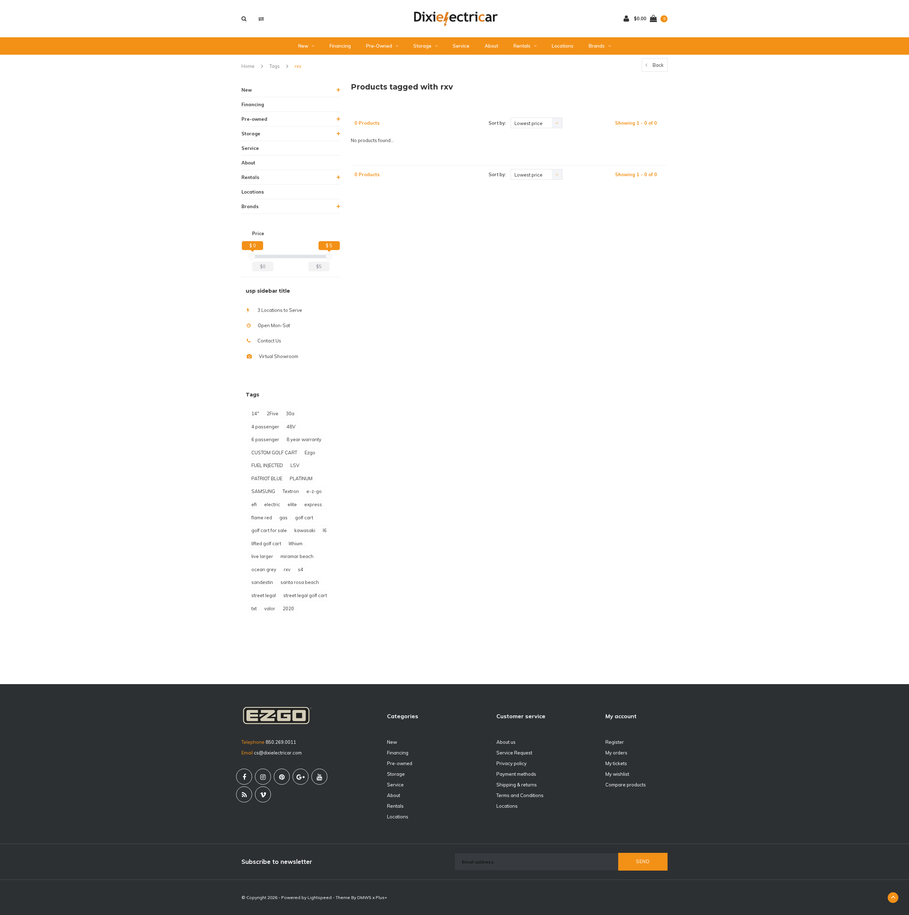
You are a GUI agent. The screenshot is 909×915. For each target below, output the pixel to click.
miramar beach (297, 556)
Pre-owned (379, 46)
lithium (296, 543)
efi (254, 504)
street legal (263, 595)
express (313, 504)
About (491, 46)
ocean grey (263, 569)
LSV (294, 465)
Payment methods (516, 774)
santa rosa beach (300, 582)
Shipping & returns (516, 784)
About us (506, 742)
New (303, 46)
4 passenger (265, 426)
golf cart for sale (269, 530)
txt (254, 608)
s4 (300, 569)
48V (291, 426)
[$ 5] (329, 256)
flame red (261, 517)
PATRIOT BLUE (266, 478)
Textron (291, 491)
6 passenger (265, 439)
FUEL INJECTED (267, 465)
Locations (562, 46)
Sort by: (497, 123)
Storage (422, 46)
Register (614, 742)
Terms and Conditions (520, 795)
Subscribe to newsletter (276, 861)
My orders (616, 753)
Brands (597, 46)
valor (269, 608)
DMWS (364, 897)
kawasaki (304, 530)
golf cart (304, 517)
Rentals (521, 46)
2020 (288, 608)
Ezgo (310, 452)
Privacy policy (511, 763)
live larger (262, 556)
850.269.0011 (281, 742)
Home (248, 66)
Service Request (514, 753)
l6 (325, 530)
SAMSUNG (263, 491)
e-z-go (314, 491)
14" (255, 413)
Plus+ (381, 897)
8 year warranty (304, 439)
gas (283, 517)
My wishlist (617, 774)
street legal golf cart (305, 595)
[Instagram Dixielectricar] (263, 777)
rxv (298, 66)
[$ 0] (252, 256)
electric (272, 504)
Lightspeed (319, 897)
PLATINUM (301, 478)
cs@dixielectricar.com (278, 753)
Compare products (625, 784)
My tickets (616, 763)
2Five (272, 413)
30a (290, 413)
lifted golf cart (266, 543)
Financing (340, 46)
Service (461, 46)
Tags (275, 66)
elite (292, 504)
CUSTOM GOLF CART (274, 452)
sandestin (262, 582)
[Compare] (261, 18)
